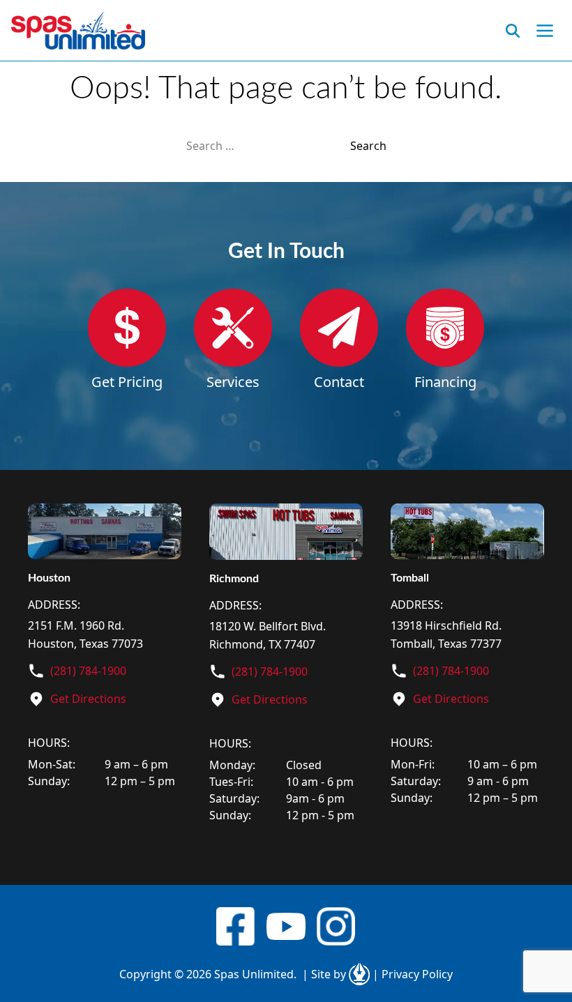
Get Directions (88, 698)
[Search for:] (268, 145)
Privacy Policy (412, 974)
